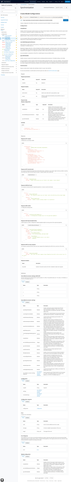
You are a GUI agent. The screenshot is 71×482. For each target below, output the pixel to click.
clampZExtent (23, 28)
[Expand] (16, 15)
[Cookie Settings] (2, 480)
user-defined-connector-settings (39, 391)
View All (2, 30)
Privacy (47, 480)
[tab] (23, 282)
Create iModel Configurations (30, 14)
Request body (24, 100)
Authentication (23, 65)
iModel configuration (26, 101)
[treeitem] (9, 17)
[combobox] (8, 11)
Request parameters (25, 76)
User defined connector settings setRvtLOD (30, 276)
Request (23, 74)
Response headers (25, 260)
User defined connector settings (28, 300)
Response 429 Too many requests (28, 244)
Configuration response (26, 399)
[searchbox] (8, 8)
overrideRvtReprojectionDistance (27, 42)
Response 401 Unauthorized (27, 169)
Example (23, 122)
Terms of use (51, 480)
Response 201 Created (26, 138)
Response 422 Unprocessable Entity (29, 220)
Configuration (24, 378)
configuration (39, 408)
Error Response (24, 435)
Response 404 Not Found (26, 185)
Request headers (25, 86)
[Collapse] (16, 29)
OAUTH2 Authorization (53, 70)
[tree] (9, 15)
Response (23, 136)
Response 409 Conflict (26, 205)
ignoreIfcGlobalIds (24, 55)
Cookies (55, 480)
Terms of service (42, 480)
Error (22, 413)
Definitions (23, 273)
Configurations (23, 25)
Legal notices (60, 480)
